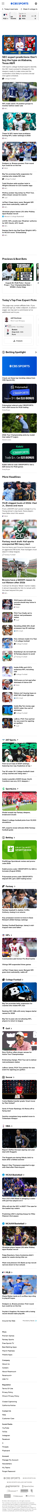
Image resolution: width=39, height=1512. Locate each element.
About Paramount (9, 1344)
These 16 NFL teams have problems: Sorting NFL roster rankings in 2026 (19, 116)
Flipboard (6, 1424)
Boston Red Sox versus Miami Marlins (27, 16)
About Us (6, 1337)
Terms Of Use (7, 1361)
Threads (5, 1420)
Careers (5, 1341)
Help (4, 1388)
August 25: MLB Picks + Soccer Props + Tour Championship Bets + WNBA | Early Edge (18, 254)
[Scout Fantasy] (18, 1469)
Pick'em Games (8, 1309)
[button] (3, 3)
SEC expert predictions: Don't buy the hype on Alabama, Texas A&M (19, 47)
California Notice (8, 1378)
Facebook (6, 1412)
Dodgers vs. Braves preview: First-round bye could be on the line (19, 145)
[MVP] (7, 1468)
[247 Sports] (12, 1459)
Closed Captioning (9, 1375)
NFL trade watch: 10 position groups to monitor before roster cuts (19, 86)
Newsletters (7, 1437)
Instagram (6, 1408)
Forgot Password (8, 1444)
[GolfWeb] (30, 1469)
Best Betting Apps (9, 1320)
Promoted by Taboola (28, 1293)
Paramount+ (7, 1348)
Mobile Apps (7, 1328)
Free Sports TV (8, 1316)
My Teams (6, 1440)
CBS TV (5, 1352)
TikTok (4, 1405)
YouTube (5, 1401)
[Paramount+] (12, 1463)
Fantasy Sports (8, 1312)
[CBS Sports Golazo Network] (19, 1455)
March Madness (8, 1324)
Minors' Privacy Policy (10, 1369)
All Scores (13, 16)
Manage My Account (10, 1433)
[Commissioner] (26, 1463)
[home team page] (8, 305)
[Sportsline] (28, 1459)
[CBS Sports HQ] (29, 1451)
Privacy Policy (7, 1365)
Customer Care (8, 1391)
